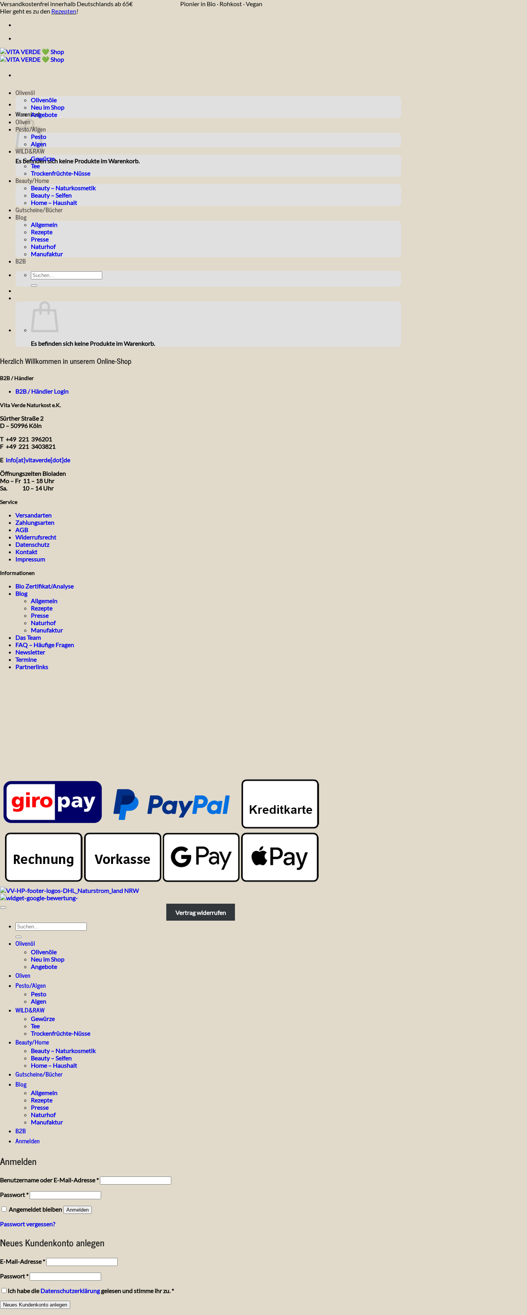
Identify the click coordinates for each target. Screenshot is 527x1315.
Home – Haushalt (54, 202)
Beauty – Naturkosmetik (63, 187)
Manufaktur (47, 253)
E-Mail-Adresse (22, 1261)
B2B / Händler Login (42, 391)
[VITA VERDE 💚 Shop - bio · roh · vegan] (32, 55)
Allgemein (44, 224)
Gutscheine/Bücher (38, 210)
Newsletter (30, 652)
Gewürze (43, 158)
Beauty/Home (32, 180)
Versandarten (33, 515)
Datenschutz (32, 544)
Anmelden (77, 1210)
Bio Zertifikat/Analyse (44, 586)
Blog (21, 217)
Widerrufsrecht (35, 537)
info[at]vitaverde (28, 459)
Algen (38, 1001)
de (67, 459)
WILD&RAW (30, 151)
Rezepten (63, 11)
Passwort (14, 1194)
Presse (40, 239)
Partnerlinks (31, 666)
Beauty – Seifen (51, 195)
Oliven (22, 975)
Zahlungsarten (34, 522)
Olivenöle (44, 99)
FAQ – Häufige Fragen (44, 644)
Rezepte (41, 231)
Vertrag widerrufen (201, 912)
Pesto (38, 993)
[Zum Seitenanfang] (3, 907)
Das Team (28, 637)
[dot (56, 459)
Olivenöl (25, 92)
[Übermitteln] (34, 285)
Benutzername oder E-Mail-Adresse (49, 1179)
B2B (20, 261)
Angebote (44, 114)
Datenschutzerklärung (70, 1290)
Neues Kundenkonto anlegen (35, 1305)
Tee (35, 165)
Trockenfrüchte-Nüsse (60, 173)
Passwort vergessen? (27, 1223)
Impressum (30, 559)
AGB (21, 529)
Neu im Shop (47, 107)
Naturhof (43, 246)
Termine (26, 659)
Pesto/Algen (30, 985)
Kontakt (26, 551)
